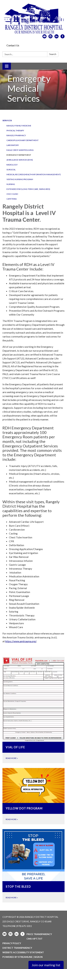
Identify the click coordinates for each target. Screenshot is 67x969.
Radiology (12, 164)
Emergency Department (19, 155)
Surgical (11, 169)
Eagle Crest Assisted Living (20, 150)
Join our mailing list (46, 965)
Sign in (38, 957)
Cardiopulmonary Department (23, 140)
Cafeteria (12, 199)
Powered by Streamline (17, 957)
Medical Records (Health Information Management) (34, 174)
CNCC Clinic (12, 194)
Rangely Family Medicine (19, 125)
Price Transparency (39, 934)
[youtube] (44, 37)
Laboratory (13, 145)
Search (52, 54)
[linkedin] (56, 37)
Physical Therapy (15, 130)
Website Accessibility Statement (23, 952)
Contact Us (13, 45)
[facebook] (62, 37)
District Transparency (17, 947)
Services (7, 120)
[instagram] (50, 37)
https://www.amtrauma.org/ (20, 641)
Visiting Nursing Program (20, 179)
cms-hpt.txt (34, 938)
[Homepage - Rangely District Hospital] (33, 18)
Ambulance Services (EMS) (20, 160)
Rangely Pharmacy (16, 135)
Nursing (11, 184)
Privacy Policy (11, 943)
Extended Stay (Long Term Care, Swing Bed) (28, 189)
